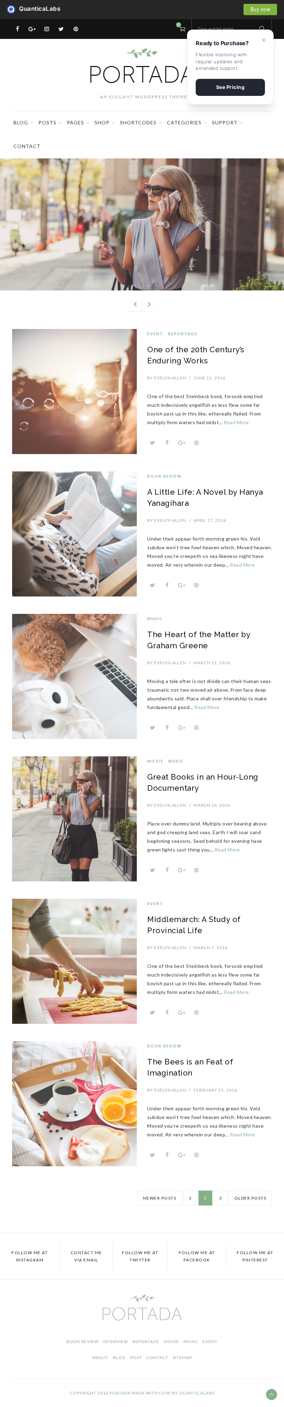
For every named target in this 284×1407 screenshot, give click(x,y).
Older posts (250, 1198)
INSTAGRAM (29, 1256)
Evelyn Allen (166, 377)
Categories (184, 122)
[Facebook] (17, 28)
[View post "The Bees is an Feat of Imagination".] (74, 1103)
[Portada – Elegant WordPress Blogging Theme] (142, 73)
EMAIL (86, 1256)
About (100, 1357)
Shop (102, 122)
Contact (27, 146)
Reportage (182, 333)
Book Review (164, 476)
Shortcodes (138, 122)
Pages (75, 122)
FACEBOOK (197, 1256)
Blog (21, 122)
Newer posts (160, 1198)
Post (136, 1357)
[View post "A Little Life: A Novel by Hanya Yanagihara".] (74, 533)
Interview (115, 1341)
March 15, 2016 (212, 662)
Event (155, 333)
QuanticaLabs (13, 9)
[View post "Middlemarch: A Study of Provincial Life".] (74, 961)
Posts (47, 122)
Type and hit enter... (217, 28)
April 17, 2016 (210, 520)
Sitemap (182, 1357)
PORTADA (120, 1393)
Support (225, 122)
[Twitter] (61, 28)
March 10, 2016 (212, 805)
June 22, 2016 (209, 377)
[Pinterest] (75, 28)
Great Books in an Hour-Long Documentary (142, 207)
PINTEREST (255, 1256)
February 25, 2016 (215, 1090)
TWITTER (140, 1256)
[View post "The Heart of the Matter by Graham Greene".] (74, 676)
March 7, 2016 (211, 947)
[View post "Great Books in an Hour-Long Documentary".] (74, 818)
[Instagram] (46, 28)
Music (152, 186)
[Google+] (32, 28)
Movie (132, 186)
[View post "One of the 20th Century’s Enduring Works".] (74, 391)
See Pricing (230, 87)
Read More (142, 257)
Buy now (260, 9)
